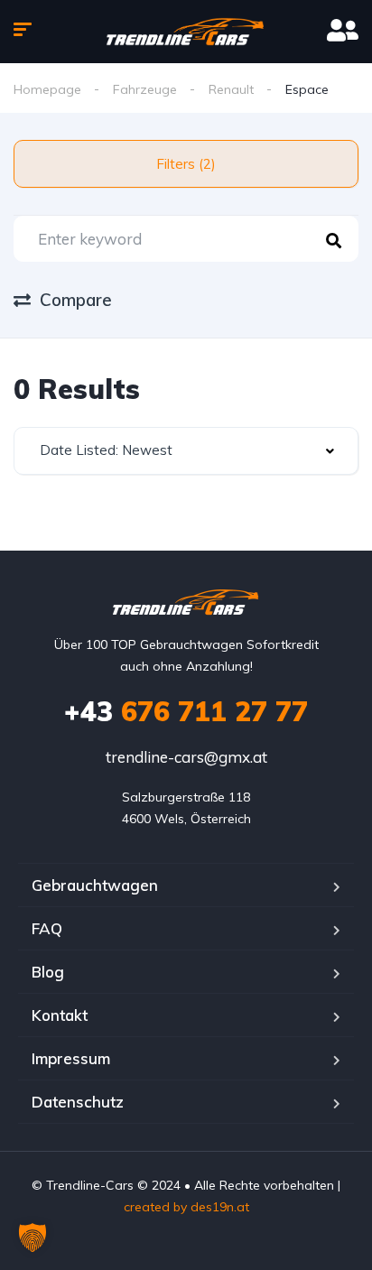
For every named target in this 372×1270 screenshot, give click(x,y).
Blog (48, 971)
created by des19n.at (186, 1207)
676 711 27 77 (186, 711)
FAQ (47, 928)
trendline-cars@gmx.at (186, 756)
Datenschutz (78, 1101)
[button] (32, 1237)
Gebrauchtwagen (95, 885)
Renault (231, 89)
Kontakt (60, 1015)
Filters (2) (186, 163)
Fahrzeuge (145, 89)
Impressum (71, 1058)
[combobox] (186, 451)
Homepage (47, 89)
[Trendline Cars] (186, 31)
